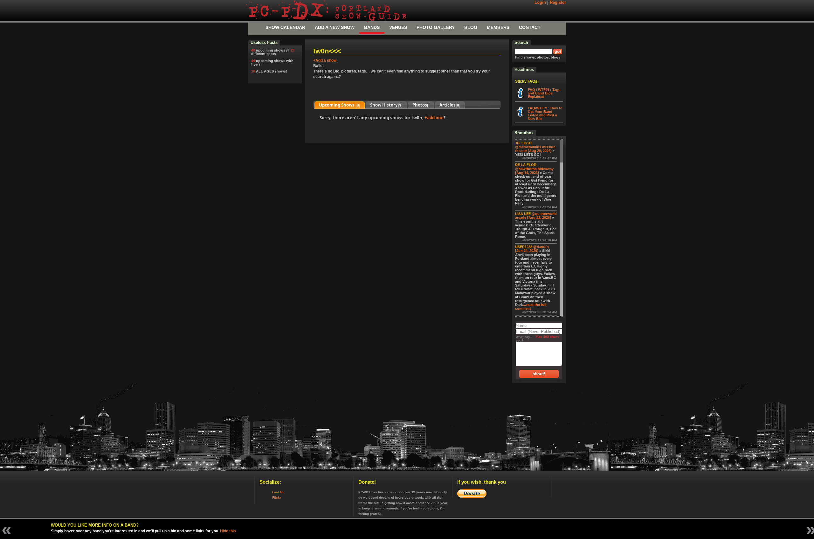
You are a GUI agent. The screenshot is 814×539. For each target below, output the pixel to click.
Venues (398, 27)
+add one (434, 118)
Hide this (228, 531)
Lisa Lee (523, 214)
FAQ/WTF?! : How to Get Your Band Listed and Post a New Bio (545, 113)
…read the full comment (530, 306)
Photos (421, 105)
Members (498, 27)
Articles (449, 105)
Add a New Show (335, 27)
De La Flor (525, 165)
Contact (530, 27)
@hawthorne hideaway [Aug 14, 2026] (534, 171)
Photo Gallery (436, 27)
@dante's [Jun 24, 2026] (532, 248)
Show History (386, 105)
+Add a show (324, 60)
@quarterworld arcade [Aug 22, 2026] (536, 215)
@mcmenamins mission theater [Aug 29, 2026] (535, 149)
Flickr (276, 497)
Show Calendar (285, 27)
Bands (372, 27)
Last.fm (278, 492)
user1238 (523, 247)
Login (540, 2)
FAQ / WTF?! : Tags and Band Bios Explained (544, 93)
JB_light (523, 143)
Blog (470, 27)
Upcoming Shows (339, 105)
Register (558, 2)
